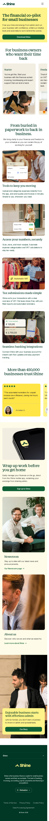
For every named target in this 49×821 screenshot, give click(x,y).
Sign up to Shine (23, 489)
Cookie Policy (38, 803)
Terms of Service (10, 803)
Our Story (24, 729)
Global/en (24, 790)
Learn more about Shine (14, 643)
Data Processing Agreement (23, 808)
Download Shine (23, 37)
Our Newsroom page (13, 568)
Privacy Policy (25, 803)
